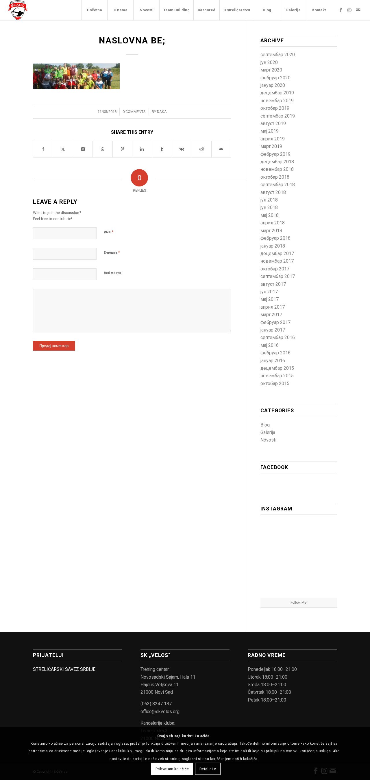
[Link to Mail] (358, 10)
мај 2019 (269, 131)
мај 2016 (269, 345)
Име (108, 232)
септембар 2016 (277, 337)
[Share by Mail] (221, 149)
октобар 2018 (274, 177)
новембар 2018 (277, 169)
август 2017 (273, 284)
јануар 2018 (272, 246)
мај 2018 (269, 215)
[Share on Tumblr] (162, 149)
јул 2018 (269, 200)
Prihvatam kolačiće (172, 769)
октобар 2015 (274, 383)
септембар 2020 (277, 54)
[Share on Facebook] (43, 149)
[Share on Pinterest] (122, 149)
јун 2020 (269, 62)
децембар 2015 (277, 368)
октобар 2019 (274, 108)
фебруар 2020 (275, 77)
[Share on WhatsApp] (102, 149)
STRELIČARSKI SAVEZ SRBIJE (64, 669)
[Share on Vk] (181, 149)
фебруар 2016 (275, 353)
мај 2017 (269, 299)
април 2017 (272, 307)
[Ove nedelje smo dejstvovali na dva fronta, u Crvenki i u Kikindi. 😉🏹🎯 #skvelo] (272, 531)
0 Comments (134, 111)
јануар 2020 (272, 85)
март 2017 (271, 314)
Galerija (267, 432)
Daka (162, 111)
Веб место (112, 273)
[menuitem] (94, 10)
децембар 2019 (277, 93)
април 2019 (272, 139)
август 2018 (273, 192)
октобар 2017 (274, 269)
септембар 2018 (277, 184)
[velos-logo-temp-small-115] (18, 10)
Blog (265, 425)
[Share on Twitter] (63, 149)
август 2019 (273, 123)
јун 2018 (269, 207)
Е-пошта (112, 252)
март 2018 (271, 230)
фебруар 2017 (275, 322)
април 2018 (272, 223)
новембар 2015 (277, 375)
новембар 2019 (277, 100)
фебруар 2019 (275, 154)
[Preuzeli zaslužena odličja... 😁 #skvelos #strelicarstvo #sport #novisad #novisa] (299, 584)
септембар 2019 (277, 116)
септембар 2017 (277, 276)
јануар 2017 (272, 330)
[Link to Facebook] (340, 10)
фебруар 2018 (275, 238)
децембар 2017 (277, 253)
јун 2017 (269, 291)
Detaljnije (207, 769)
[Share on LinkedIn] (142, 149)
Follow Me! (299, 602)
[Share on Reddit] (201, 149)
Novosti (268, 440)
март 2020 (271, 70)
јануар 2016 (272, 360)
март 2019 (271, 146)
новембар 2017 (277, 261)
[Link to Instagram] (349, 10)
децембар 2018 (277, 161)
